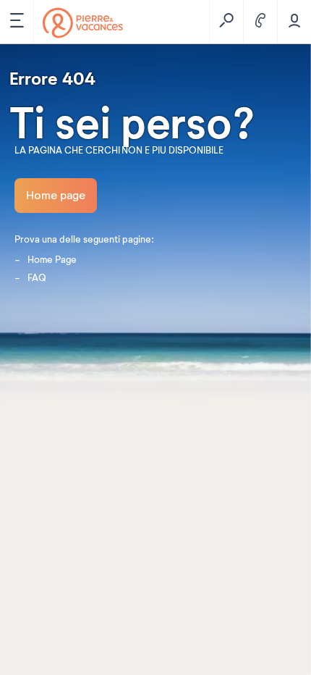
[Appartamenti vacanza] (83, 23)
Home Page (52, 260)
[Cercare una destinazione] (226, 21)
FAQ (36, 278)
